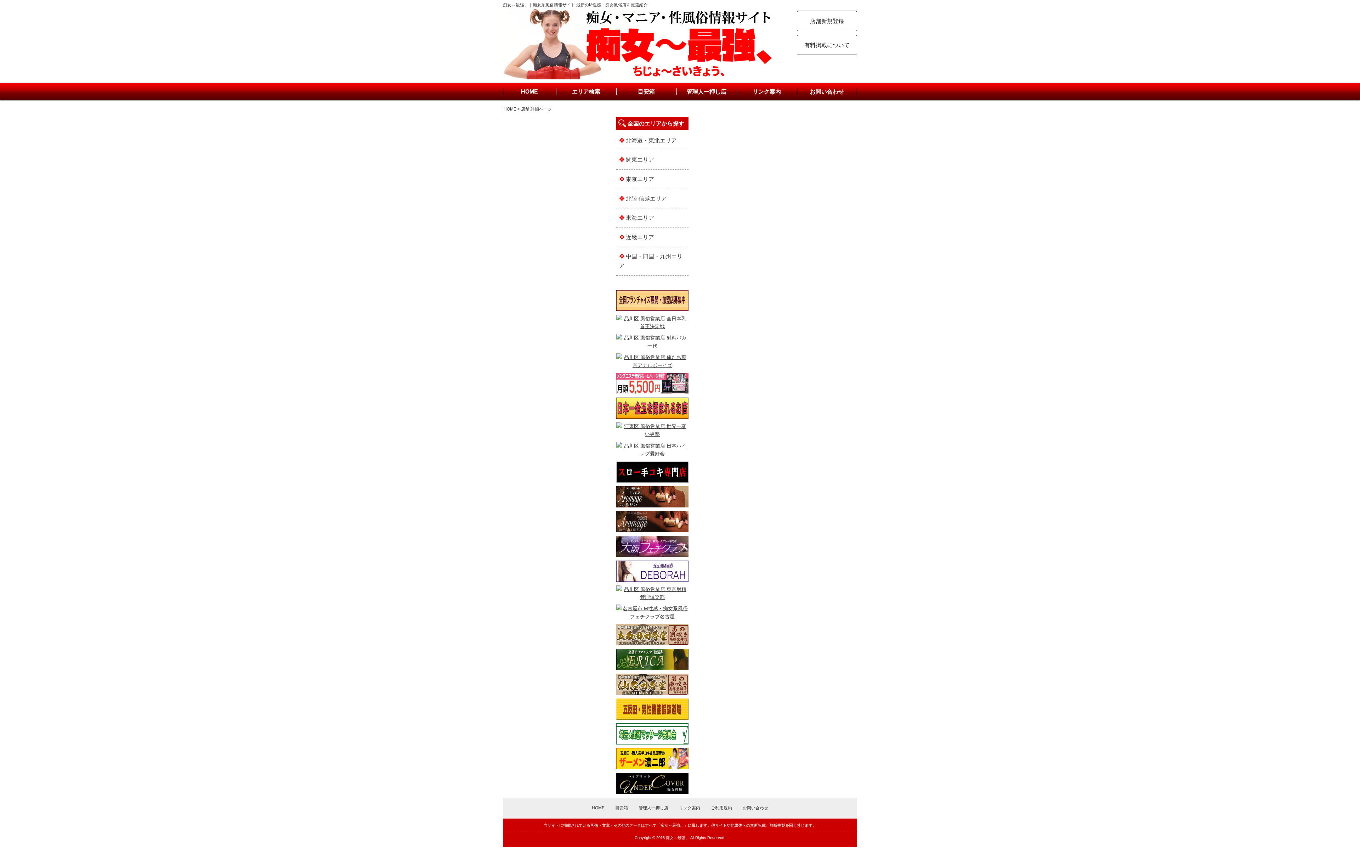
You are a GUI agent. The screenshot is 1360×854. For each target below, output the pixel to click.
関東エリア (639, 160)
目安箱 (646, 92)
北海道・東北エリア (651, 140)
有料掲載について (827, 45)
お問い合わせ (827, 92)
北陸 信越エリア (646, 199)
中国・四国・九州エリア (650, 261)
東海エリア (639, 218)
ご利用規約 (721, 807)
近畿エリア (639, 237)
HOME (529, 92)
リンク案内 (767, 92)
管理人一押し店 (706, 92)
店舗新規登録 (827, 21)
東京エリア (639, 179)
